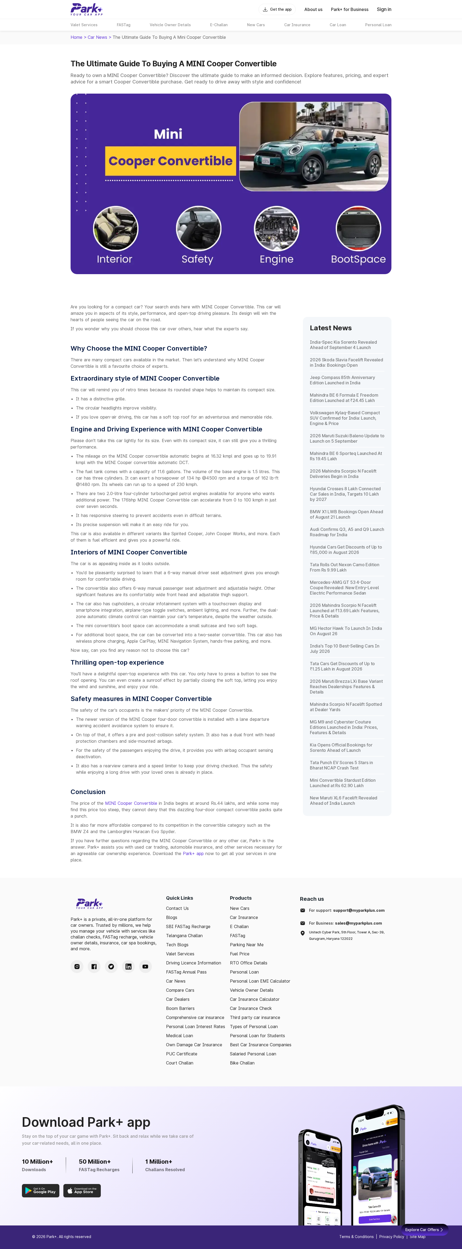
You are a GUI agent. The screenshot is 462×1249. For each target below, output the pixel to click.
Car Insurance (244, 917)
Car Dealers (178, 999)
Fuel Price (239, 953)
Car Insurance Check (251, 1008)
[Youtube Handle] (145, 966)
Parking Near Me (247, 944)
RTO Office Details (248, 963)
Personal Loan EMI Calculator (260, 981)
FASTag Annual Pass (186, 972)
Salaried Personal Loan (253, 1053)
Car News (97, 37)
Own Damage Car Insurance (194, 1044)
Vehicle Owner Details (252, 990)
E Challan (239, 926)
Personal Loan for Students (257, 1035)
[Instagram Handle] (77, 966)
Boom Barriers (180, 1008)
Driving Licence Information (193, 963)
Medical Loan (179, 1035)
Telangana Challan (184, 935)
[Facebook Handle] (94, 966)
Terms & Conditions (356, 1236)
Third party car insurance (255, 1017)
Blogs (171, 917)
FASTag (237, 935)
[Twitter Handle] (111, 966)
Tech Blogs (177, 944)
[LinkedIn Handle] (128, 966)
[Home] (87, 9)
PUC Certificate (181, 1053)
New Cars (239, 908)
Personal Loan (244, 972)
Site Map (418, 1236)
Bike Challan (242, 1063)
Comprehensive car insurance (195, 1017)
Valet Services (180, 953)
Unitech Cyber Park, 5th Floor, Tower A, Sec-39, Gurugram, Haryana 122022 (346, 935)
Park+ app (193, 853)
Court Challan (179, 1063)
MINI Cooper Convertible (131, 803)
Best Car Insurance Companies (260, 1044)
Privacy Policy (391, 1236)
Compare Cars (180, 990)
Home (76, 37)
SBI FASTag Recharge (188, 926)
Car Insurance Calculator (255, 999)
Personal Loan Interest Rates (195, 1026)
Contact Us (177, 908)
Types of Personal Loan (254, 1026)
